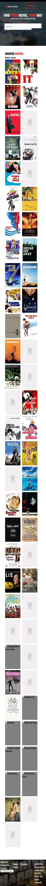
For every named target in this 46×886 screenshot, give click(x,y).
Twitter (15, 867)
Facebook (24, 864)
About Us (4, 862)
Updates (3, 868)
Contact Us (4, 865)
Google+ (16, 864)
